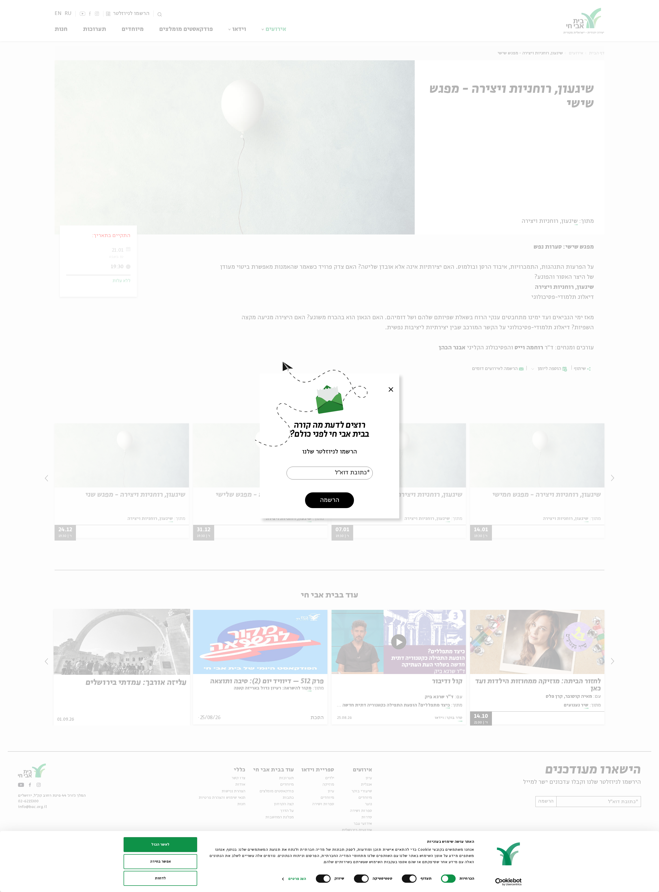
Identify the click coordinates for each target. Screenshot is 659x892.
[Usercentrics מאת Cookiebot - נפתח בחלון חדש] (508, 882)
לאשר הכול (160, 844)
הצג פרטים (297, 879)
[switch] (410, 878)
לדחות (160, 878)
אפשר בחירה (160, 861)
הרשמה (329, 500)
